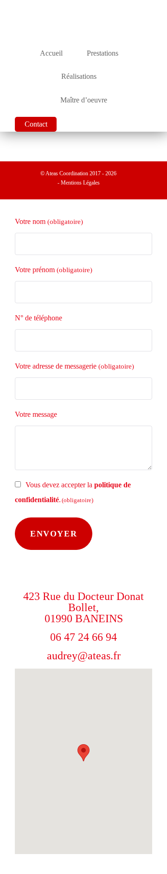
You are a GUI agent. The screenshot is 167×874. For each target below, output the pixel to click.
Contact (36, 124)
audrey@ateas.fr (84, 656)
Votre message (36, 414)
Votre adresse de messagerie (74, 366)
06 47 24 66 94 (83, 637)
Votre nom (49, 221)
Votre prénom (53, 270)
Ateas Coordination (67, 173)
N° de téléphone (38, 318)
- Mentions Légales (79, 182)
